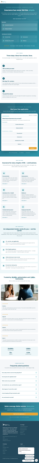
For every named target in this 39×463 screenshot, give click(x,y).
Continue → (32, 148)
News (4, 445)
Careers (4, 453)
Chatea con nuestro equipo (28, 460)
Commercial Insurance (19, 124)
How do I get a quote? (29, 455)
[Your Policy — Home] (3, 2)
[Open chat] (36, 460)
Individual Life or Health (19, 140)
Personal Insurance (23, 429)
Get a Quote (5, 450)
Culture (4, 451)
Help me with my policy (29, 458)
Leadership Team (6, 447)
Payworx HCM (22, 434)
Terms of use (22, 445)
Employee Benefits (19, 128)
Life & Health (22, 431)
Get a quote (5, 183)
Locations (4, 448)
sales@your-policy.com (7, 440)
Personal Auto (19, 133)
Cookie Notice (22, 447)
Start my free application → (19, 414)
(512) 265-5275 (5, 439)
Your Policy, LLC (8, 458)
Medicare (19, 144)
